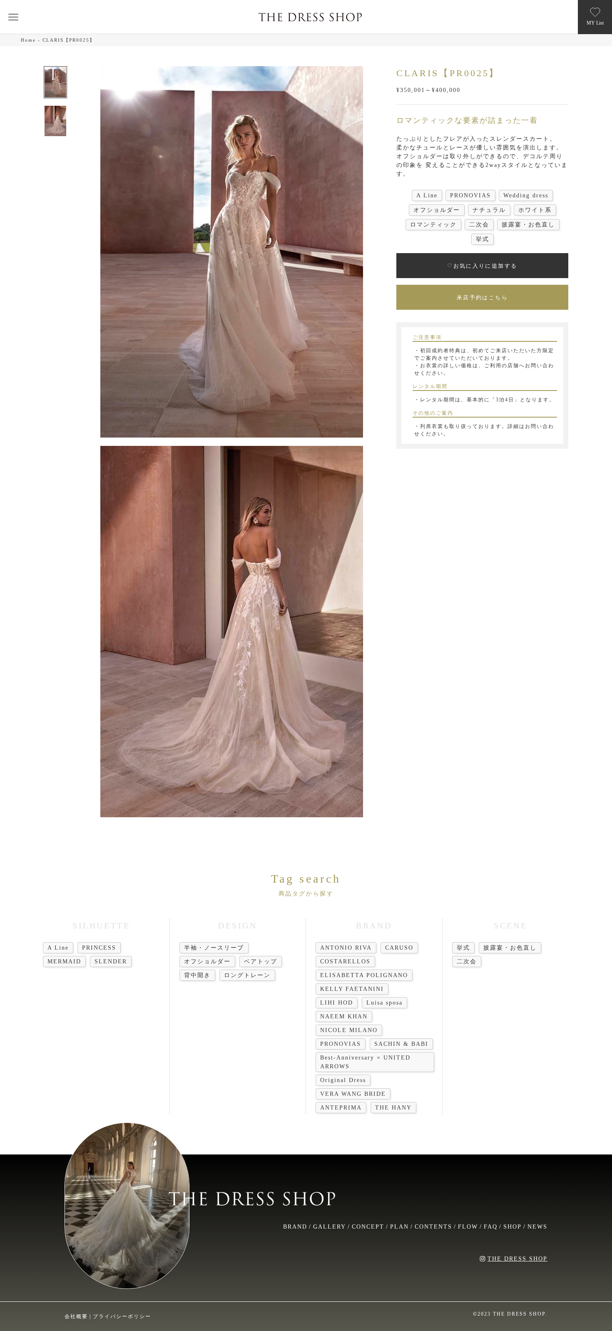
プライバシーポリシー (122, 1316)
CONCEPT (368, 1227)
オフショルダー (207, 961)
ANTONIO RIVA (346, 948)
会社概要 (76, 1316)
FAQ (491, 1227)
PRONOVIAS (340, 1044)
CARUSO (399, 948)
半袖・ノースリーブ (214, 948)
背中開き (197, 975)
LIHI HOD (336, 1003)
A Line (58, 948)
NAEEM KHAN (344, 1016)
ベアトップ (260, 961)
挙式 (463, 948)
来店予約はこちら (482, 297)
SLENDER (111, 961)
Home (28, 39)
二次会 (467, 961)
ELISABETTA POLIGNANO (364, 975)
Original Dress (343, 1080)
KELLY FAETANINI (352, 989)
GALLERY (329, 1227)
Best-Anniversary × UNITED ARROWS (365, 1062)
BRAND (295, 1227)
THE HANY (393, 1108)
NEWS (537, 1227)
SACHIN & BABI (401, 1044)
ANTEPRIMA (341, 1108)
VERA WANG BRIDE (353, 1094)
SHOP (512, 1227)
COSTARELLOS (345, 961)
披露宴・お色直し (510, 948)
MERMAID (64, 961)
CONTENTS (433, 1227)
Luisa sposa (384, 1003)
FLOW (468, 1227)
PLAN (399, 1227)
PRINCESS (99, 948)
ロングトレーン (247, 975)
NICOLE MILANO (349, 1030)
